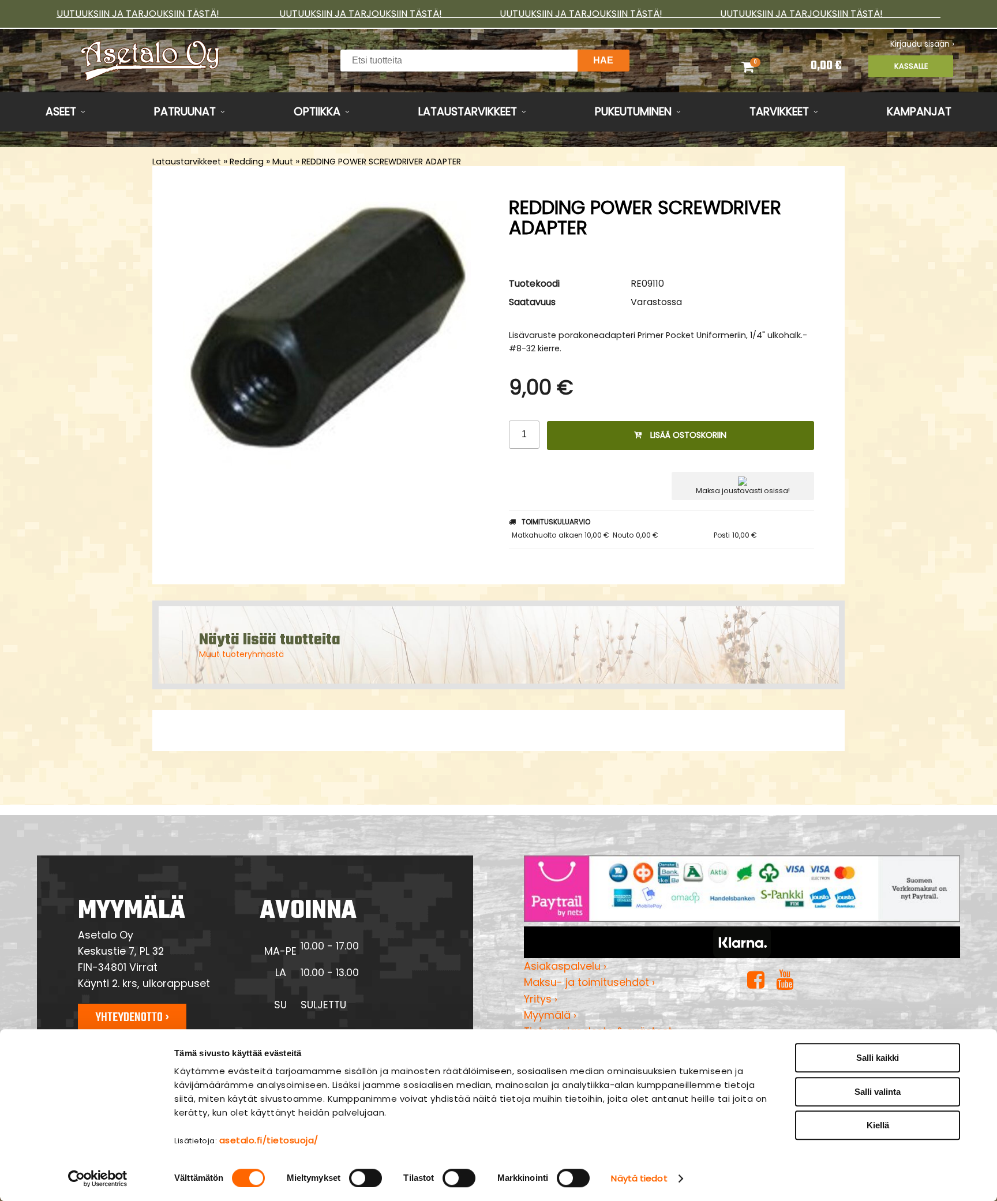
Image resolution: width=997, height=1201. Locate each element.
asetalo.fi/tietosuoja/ (268, 1140)
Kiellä (878, 1125)
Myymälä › (550, 1015)
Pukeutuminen (633, 111)
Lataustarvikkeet (467, 111)
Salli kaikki (877, 1058)
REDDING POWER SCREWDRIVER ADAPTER (381, 161)
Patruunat (185, 111)
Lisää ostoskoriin (688, 435)
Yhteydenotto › (132, 1017)
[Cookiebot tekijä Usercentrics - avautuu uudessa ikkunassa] (97, 1178)
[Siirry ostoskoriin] (762, 66)
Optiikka (317, 111)
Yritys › (540, 999)
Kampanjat (919, 111)
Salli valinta (877, 1092)
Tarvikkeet (779, 111)
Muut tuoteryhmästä (241, 654)
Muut (282, 161)
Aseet (61, 111)
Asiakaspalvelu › (565, 966)
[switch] (365, 1178)
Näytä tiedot (639, 1178)
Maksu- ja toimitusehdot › (589, 982)
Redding (247, 161)
